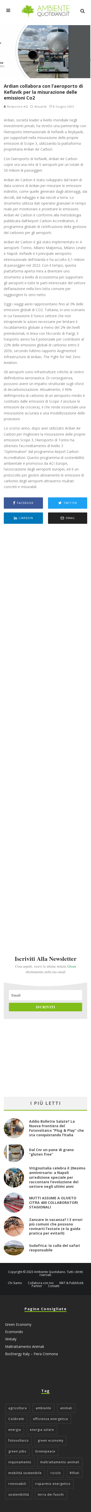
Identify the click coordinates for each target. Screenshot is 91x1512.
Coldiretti (16, 1419)
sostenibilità (18, 1494)
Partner (37, 1286)
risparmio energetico (53, 1484)
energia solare (42, 1430)
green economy (50, 1440)
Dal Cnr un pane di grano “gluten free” (51, 1152)
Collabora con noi (41, 1283)
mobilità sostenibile (25, 1473)
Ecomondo (14, 1331)
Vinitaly (10, 1339)
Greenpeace (45, 1451)
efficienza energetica (50, 1419)
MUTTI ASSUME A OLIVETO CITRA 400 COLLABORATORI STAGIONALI (53, 1202)
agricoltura (17, 1408)
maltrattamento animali (59, 1462)
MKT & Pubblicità (71, 1283)
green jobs (17, 1451)
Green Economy (18, 1324)
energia (14, 1430)
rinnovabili (17, 1484)
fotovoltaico (18, 1440)
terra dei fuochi (51, 1494)
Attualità (40, 106)
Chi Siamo (15, 1283)
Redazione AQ (17, 106)
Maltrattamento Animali (24, 1346)
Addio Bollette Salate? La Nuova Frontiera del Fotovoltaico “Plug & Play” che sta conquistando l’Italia (56, 1128)
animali (66, 1408)
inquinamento (19, 1462)
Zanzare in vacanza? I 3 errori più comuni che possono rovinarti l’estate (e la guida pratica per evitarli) (55, 1226)
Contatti (53, 1286)
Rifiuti (74, 1473)
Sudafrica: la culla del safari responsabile (54, 1247)
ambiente (43, 1408)
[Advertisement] (45, 732)
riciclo (56, 1473)
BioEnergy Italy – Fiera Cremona (31, 1353)
